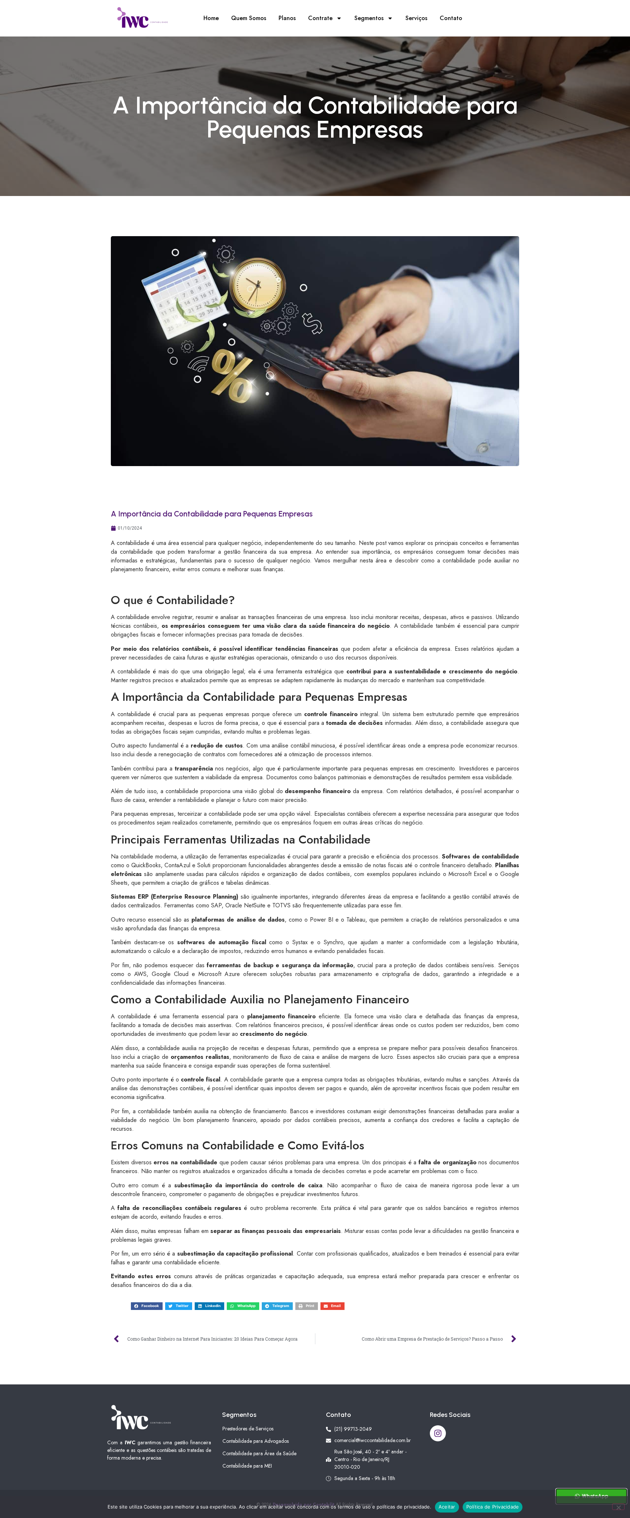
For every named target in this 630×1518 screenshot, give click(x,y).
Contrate (320, 18)
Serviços (416, 18)
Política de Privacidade (492, 1507)
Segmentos (369, 18)
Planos (287, 18)
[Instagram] (438, 1433)
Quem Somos (248, 18)
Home (211, 18)
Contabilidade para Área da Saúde (259, 1453)
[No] (618, 1506)
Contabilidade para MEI (247, 1465)
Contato (451, 18)
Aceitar (447, 1507)
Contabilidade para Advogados (255, 1441)
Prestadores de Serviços (247, 1428)
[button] (147, 1306)
